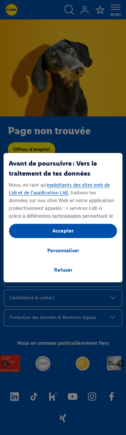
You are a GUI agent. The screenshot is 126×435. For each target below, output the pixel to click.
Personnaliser (63, 250)
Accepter (63, 231)
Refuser (63, 270)
